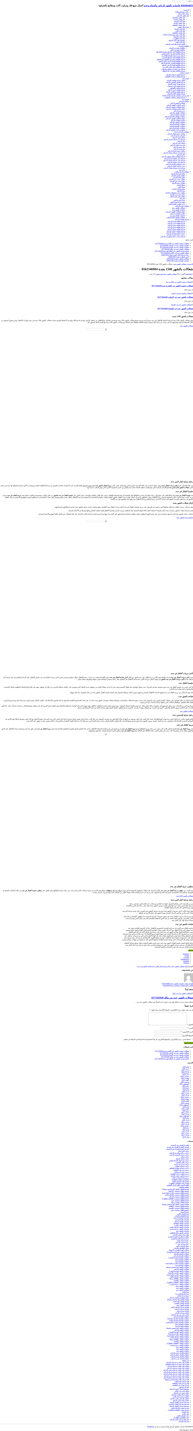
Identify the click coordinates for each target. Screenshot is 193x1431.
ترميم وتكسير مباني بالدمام (180, 1176)
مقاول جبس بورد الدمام (177, 179)
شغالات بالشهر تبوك (182, 1286)
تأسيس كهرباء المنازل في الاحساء (178, 1149)
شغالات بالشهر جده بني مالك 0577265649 (175, 249)
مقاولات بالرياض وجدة (181, 132)
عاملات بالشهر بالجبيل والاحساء (178, 1334)
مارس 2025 (185, 1093)
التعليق (190, 1024)
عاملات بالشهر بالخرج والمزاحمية (178, 1336)
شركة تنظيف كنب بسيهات (176, 86)
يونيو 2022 (185, 1110)
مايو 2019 (186, 1128)
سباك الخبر (181, 187)
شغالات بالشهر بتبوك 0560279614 (178, 259)
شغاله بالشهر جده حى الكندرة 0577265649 (175, 253)
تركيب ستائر (185, 1157)
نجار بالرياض (181, 154)
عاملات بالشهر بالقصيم (181, 1341)
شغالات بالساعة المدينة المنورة (178, 1257)
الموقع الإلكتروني (187, 1035)
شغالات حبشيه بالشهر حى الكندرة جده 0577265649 (172, 243)
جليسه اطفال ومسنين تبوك (180, 1210)
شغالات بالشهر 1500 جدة (185, 896)
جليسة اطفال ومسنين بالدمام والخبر (177, 1195)
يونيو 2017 (185, 1129)
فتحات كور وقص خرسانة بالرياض (178, 1366)
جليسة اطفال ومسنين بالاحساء (178, 1191)
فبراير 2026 (185, 1072)
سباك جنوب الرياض (178, 137)
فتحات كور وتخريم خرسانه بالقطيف (177, 1364)
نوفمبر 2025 (185, 1078)
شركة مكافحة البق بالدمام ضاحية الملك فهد (170, 52)
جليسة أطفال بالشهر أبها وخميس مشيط (175, 1189)
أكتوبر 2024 (185, 1101)
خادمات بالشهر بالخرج (181, 1225)
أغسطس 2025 (184, 1084)
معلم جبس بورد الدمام (177, 181)
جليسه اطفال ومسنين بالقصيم (179, 1208)
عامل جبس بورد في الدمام (180, 1315)
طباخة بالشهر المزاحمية (181, 1301)
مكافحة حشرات (183, 46)
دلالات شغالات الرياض (177, 120)
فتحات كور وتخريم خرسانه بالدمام (177, 1362)
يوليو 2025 (185, 1086)
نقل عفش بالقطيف (178, 25)
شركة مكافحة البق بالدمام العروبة (173, 57)
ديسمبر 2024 (185, 1097)
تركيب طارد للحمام (182, 1162)
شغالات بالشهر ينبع (182, 1290)
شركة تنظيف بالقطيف (177, 88)
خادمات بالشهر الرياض (177, 114)
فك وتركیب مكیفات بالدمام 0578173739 (175, 95)
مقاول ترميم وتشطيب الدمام (175, 193)
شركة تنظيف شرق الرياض (176, 221)
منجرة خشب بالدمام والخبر (180, 1408)
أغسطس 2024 (184, 1105)
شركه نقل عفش (183, 27)
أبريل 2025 (185, 1091)
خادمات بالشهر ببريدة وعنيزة (179, 1229)
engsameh (188, 274)
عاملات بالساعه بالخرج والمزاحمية (177, 1322)
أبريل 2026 (185, 1069)
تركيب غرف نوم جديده (181, 1164)
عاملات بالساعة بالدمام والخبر (179, 1320)
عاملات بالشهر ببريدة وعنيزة (179, 1345)
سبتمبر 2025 (185, 1082)
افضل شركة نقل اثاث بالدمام (175, 44)
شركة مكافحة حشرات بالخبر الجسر (173, 54)
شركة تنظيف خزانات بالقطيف (175, 76)
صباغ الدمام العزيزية (182, 1294)
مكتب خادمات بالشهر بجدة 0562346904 (177, 983)
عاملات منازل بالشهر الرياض (175, 130)
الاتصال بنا (185, 99)
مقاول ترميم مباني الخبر (181, 1396)
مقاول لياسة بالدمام (178, 175)
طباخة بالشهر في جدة (144, 966)
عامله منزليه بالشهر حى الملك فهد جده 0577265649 (172, 251)
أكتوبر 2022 (185, 1109)
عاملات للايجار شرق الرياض (180, 1356)
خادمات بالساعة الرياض (181, 1217)
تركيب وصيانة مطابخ (182, 12)
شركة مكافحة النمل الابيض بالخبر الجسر (171, 61)
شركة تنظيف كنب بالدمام (176, 90)
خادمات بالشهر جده (182, 1231)
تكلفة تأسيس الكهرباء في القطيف (178, 1185)
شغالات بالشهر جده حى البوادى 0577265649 (174, 245)
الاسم (190, 1028)
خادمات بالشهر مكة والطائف (179, 1233)
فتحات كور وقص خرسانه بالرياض (178, 1368)
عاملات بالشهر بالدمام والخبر (179, 1337)
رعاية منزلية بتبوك (183, 1240)
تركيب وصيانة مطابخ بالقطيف (179, 1168)
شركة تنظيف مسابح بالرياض (175, 232)
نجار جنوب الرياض (179, 147)
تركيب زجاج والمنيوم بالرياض (179, 1155)
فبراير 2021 (185, 1124)
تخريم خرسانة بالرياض (177, 145)
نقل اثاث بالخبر (180, 31)
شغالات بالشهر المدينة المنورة (179, 1271)
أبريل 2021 (185, 1120)
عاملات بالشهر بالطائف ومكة (179, 1339)
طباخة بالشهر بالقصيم (181, 1303)
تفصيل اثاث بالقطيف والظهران (179, 1183)
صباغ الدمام (181, 191)
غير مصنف (185, 1360)
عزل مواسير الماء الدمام (177, 204)
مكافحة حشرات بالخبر (177, 50)
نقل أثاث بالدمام (179, 21)
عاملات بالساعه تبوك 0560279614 (178, 260)
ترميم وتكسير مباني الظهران (179, 1174)
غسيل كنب (185, 78)
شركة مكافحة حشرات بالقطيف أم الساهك (171, 59)
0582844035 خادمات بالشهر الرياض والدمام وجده (168, 5)
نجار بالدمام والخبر (183, 1415)
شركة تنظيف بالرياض (182, 219)
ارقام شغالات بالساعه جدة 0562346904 (178, 985)
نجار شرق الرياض (179, 149)
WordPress (150, 1426)
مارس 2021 (185, 1122)
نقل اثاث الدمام (184, 1421)
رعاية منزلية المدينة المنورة (180, 1238)
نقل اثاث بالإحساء (179, 36)
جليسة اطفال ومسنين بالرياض (179, 1197)
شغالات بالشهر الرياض (177, 103)
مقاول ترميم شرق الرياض (176, 151)
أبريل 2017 (185, 1131)
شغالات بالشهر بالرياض (177, 113)
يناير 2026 (186, 1074)
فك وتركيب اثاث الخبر (182, 1381)
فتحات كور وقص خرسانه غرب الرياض (176, 1375)
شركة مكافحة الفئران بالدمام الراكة (173, 63)
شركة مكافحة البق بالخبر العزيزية (174, 67)
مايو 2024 (186, 1107)
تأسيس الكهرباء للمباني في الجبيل (178, 1147)
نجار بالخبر (185, 1414)
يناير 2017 (186, 1137)
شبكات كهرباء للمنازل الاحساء (179, 1250)
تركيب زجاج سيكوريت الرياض (179, 1153)
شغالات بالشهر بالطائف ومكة (179, 1278)
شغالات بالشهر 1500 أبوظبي (175, 217)
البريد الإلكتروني (187, 1032)
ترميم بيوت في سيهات (181, 1172)
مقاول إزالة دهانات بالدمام (180, 1395)
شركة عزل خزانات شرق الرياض (174, 139)
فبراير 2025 (185, 1095)
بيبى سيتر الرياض (179, 111)
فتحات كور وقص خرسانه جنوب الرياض (176, 1370)
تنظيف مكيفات (184, 1187)
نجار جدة (182, 170)
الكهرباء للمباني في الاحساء (180, 1145)
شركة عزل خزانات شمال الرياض (174, 153)
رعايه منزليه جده (183, 1244)
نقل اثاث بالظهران (179, 38)
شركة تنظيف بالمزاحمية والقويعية (178, 1252)
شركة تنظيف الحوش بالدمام (175, 82)
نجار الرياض (181, 141)
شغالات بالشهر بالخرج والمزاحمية (178, 1275)
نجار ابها (182, 198)
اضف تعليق (159, 274)
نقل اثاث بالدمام (179, 29)
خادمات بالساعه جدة (182, 1219)
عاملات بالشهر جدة (178, 210)
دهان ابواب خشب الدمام (181, 1235)
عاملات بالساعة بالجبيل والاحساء (178, 1318)
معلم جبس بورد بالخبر (181, 1391)
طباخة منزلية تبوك (183, 1311)
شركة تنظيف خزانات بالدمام (175, 74)
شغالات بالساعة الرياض (177, 124)
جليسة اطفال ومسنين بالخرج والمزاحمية (175, 1193)
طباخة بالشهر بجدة (183, 1305)
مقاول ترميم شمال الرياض (176, 133)
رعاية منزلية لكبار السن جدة (161, 966)
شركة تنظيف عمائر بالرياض (176, 231)
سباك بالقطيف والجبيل (181, 1248)
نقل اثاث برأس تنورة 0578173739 (174, 34)
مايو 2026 (186, 1067)
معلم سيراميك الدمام (178, 173)
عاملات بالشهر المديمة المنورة (179, 1332)
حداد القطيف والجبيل (182, 1216)
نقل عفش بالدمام (183, 15)
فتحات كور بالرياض (178, 143)
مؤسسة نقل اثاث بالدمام (177, 40)
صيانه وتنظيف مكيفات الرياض (179, 1297)
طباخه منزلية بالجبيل (182, 1313)
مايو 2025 (186, 1089)
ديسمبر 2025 (185, 1076)
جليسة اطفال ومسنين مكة (180, 1202)
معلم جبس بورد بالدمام (181, 1393)
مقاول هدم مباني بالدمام (181, 1400)
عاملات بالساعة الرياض (181, 1316)
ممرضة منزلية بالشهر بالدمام (179, 1406)
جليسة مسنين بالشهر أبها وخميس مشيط (175, 1204)
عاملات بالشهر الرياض (181, 1330)
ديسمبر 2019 (185, 1126)
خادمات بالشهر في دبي (177, 215)
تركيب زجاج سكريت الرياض (175, 234)
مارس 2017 (185, 1133)
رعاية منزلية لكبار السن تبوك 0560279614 (175, 255)
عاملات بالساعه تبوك (182, 1324)
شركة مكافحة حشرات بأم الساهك (173, 71)
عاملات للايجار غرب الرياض (180, 1358)
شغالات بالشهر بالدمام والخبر (179, 1276)
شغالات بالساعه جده (182, 1265)
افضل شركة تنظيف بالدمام (176, 80)
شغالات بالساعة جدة (182, 1261)
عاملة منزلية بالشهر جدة (185, 517)
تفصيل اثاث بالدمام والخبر (180, 1181)
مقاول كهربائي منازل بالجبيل (179, 1398)
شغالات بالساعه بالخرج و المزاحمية (177, 1263)
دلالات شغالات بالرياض (177, 213)
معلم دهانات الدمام (178, 189)
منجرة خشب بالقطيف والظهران (178, 1410)
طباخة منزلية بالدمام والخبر (180, 1307)
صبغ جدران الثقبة (183, 1296)
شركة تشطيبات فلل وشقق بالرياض (173, 156)
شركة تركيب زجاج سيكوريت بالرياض (172, 236)
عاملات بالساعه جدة (182, 1326)
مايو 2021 (186, 1118)
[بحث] (192, 1)
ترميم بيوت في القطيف (181, 1170)
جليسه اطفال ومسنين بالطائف (179, 1206)
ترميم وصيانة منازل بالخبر (180, 1177)
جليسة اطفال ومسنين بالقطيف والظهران (175, 1198)
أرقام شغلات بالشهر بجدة (179, 966)
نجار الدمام (185, 1412)
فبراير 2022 (185, 1114)
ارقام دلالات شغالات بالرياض (175, 109)
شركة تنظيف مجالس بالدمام (175, 92)
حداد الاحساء (185, 1212)
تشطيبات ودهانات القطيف (180, 1179)
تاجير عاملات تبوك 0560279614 (178, 257)
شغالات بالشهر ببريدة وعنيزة (179, 1284)
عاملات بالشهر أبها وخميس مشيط (177, 1328)
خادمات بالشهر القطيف (181, 1223)
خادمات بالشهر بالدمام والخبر (179, 1227)
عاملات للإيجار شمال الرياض (179, 1355)
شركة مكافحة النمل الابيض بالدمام (173, 65)
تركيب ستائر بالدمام (182, 1158)
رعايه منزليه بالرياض (182, 1242)
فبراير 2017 (185, 1135)
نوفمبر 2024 (185, 1099)
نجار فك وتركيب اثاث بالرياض (179, 1419)
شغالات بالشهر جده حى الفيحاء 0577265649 (174, 247)
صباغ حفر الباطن (179, 200)
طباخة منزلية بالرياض (182, 1309)
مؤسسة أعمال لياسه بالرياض (179, 1389)
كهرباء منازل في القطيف (180, 1385)
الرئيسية (186, 10)
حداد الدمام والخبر (183, 1214)
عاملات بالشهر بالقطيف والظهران (177, 1343)
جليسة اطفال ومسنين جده (180, 1200)
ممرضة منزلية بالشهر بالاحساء (179, 1404)
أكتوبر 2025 (185, 1080)
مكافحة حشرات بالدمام (177, 48)
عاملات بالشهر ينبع (183, 1351)
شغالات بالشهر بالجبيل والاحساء (178, 1273)
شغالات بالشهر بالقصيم (181, 1280)
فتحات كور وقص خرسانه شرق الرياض (176, 1372)
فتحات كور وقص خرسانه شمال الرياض (176, 1374)
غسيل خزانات (184, 73)
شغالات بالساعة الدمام (181, 1254)
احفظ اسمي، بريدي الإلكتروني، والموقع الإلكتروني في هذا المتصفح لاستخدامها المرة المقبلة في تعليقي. (157, 1039)
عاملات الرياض (184, 101)
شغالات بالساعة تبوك (182, 1259)
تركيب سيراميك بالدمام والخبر (179, 1160)
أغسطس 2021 (184, 1116)
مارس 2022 (185, 1112)
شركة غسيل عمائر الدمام (176, 84)
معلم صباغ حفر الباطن (177, 202)
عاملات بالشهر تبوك (182, 1347)
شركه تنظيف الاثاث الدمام (176, 93)
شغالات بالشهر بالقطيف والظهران (177, 1282)
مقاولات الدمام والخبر (182, 172)
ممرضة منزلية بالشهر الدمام (179, 1402)
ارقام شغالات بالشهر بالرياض (175, 107)
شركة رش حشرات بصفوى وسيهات (173, 69)
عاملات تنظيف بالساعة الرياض (175, 116)
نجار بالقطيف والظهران (181, 1417)
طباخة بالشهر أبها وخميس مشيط (178, 1299)
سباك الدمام (181, 185)
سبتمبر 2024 (185, 1103)
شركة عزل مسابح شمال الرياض (174, 168)
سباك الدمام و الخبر (182, 1246)
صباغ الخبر (185, 1292)
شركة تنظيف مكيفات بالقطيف (175, 97)
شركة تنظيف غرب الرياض (176, 223)
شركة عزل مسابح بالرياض (176, 162)
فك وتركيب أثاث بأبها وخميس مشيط (177, 1379)
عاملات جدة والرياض (182, 206)
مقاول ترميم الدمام (178, 183)
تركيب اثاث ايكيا (183, 14)
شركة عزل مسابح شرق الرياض (174, 158)
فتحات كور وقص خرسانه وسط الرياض (176, 1377)
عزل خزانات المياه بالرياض (176, 166)
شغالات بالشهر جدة (178, 208)
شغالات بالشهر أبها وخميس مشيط (177, 1267)
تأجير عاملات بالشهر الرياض (175, 105)
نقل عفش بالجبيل (179, 19)
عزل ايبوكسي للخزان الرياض (175, 164)
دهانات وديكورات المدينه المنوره (178, 1236)
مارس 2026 (185, 1070)
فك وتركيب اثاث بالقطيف (180, 1383)
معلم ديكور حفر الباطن (177, 196)
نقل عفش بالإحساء (178, 17)
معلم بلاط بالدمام (179, 177)
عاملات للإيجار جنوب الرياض (179, 1353)
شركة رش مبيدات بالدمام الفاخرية (173, 55)
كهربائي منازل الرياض (178, 135)
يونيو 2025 (185, 1088)
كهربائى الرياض (184, 1387)
